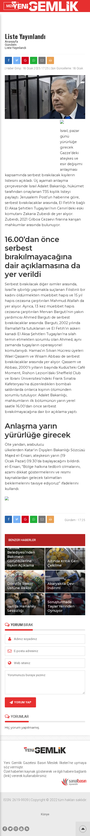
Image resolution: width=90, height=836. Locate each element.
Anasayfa (11, 41)
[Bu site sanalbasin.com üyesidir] (73, 784)
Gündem (11, 44)
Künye (45, 814)
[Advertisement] (31, 146)
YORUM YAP (22, 702)
